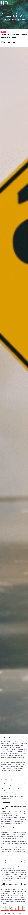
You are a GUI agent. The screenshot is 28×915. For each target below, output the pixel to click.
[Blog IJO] (4, 3)
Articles (3, 31)
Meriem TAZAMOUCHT (9, 42)
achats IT (18, 897)
